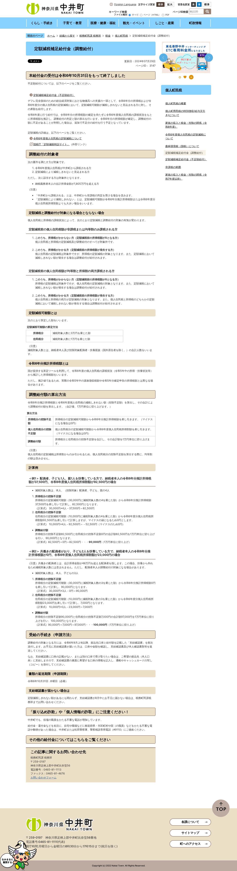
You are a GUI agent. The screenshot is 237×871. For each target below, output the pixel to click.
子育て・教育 (72, 23)
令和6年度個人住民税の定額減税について (57, 138)
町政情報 (195, 23)
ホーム (51, 35)
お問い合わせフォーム (43, 777)
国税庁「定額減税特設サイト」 (51, 144)
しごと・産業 (164, 23)
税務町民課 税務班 (90, 35)
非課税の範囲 (173, 167)
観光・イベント (134, 23)
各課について (190, 822)
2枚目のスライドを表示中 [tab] (184, 77)
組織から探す (67, 35)
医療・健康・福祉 (103, 23)
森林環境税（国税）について (182, 146)
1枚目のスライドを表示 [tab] (180, 77)
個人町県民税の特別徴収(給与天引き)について (185, 113)
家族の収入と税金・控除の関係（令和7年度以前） (186, 176)
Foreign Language (125, 4)
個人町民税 (121, 35)
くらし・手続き (42, 23)
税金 (108, 35)
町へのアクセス (190, 843)
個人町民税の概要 (175, 103)
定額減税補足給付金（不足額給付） (54, 95)
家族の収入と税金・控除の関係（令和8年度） (186, 124)
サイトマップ (190, 833)
